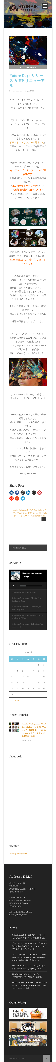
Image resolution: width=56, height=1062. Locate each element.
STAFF (31, 91)
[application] (28, 585)
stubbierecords (17, 91)
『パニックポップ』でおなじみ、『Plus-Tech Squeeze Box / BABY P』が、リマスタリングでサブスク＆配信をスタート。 (29, 946)
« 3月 (17, 700)
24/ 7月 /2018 (26, 741)
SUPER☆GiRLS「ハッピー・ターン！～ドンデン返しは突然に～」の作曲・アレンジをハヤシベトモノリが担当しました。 (29, 985)
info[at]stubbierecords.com (22, 912)
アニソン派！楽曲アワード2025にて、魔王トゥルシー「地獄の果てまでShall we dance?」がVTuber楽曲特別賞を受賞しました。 (29, 957)
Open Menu (45, 6)
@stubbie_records (21, 915)
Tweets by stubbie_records (18, 854)
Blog (26, 91)
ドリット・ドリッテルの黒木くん (27, 142)
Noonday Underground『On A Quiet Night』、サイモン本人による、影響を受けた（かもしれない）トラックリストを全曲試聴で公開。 (34, 730)
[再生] (13, 586)
